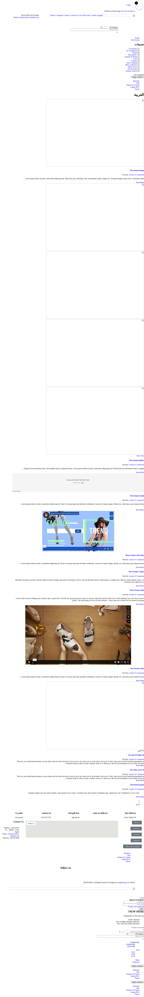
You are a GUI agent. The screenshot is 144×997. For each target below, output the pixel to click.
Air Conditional (131, 51)
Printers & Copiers (133, 974)
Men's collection (131, 65)
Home (53, 15)
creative (132, 175)
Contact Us (68, 15)
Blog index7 (132, 55)
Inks (138, 972)
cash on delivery (100, 813)
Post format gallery (136, 460)
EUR (133, 956)
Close (142, 898)
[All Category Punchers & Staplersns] (109, 27)
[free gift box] (82, 812)
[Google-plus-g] (44, 874)
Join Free (124, 11)
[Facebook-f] (68, 874)
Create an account (137, 927)
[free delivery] (139, 812)
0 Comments (139, 175)
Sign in (132, 11)
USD (133, 954)
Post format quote (137, 785)
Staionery (136, 970)
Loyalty (19, 813)
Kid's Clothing (132, 63)
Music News (132, 67)
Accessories (133, 49)
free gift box (73, 813)
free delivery (130, 813)
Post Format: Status (136, 572)
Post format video (137, 668)
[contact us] (54, 812)
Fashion (134, 61)
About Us (75, 15)
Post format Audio (137, 496)
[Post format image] (95, 166)
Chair (135, 59)
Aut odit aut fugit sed (136, 755)
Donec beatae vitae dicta (135, 555)
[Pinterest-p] (56, 874)
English (133, 942)
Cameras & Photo (130, 57)
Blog (134, 53)
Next (142, 456)
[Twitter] (62, 874)
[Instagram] (50, 874)
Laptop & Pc (135, 976)
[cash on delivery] (110, 812)
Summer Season (131, 71)
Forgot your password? (136, 907)
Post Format (135, 40)
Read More (140, 182)
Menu (137, 960)
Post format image (137, 170)
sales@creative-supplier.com (28, 17)
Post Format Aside (137, 590)
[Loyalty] (25, 812)
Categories (59, 15)
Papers (137, 978)
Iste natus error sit (137, 770)
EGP (138, 950)
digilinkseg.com (124, 882)
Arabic (129, 946)
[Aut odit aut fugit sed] (95, 748)
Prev (138, 456)
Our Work (83, 15)
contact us (46, 813)
